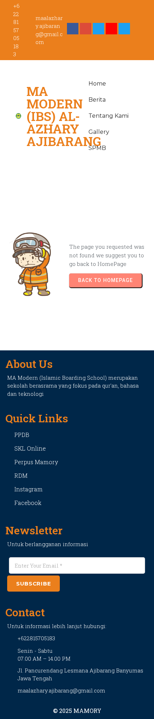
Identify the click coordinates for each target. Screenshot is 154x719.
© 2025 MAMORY (77, 710)
